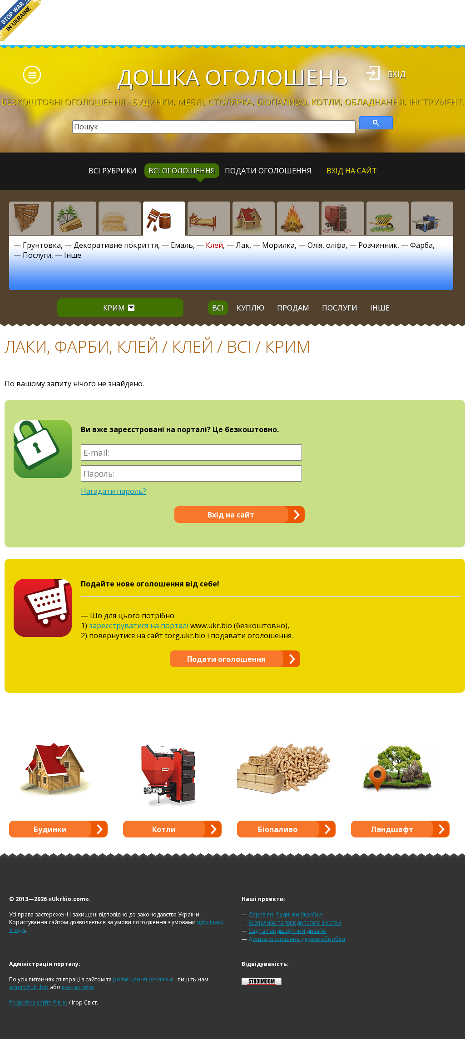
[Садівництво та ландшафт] (387, 218)
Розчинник (377, 245)
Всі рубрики (113, 171)
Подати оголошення (268, 171)
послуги (339, 308)
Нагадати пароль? (113, 491)
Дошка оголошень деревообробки (296, 939)
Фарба (421, 245)
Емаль (182, 245)
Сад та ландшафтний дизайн (287, 931)
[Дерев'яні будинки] (253, 218)
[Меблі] (209, 218)
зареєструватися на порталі (138, 625)
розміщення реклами (142, 979)
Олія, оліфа (326, 245)
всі (218, 308)
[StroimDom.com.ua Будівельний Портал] (262, 983)
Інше (72, 255)
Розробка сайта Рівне (38, 1002)
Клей (214, 245)
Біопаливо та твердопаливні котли (294, 922)
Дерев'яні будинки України (285, 914)
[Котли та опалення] (343, 218)
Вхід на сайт (351, 171)
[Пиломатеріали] (75, 218)
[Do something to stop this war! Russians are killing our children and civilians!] (20, 20)
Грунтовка (42, 245)
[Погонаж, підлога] (120, 218)
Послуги (37, 255)
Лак (242, 245)
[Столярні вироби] (30, 218)
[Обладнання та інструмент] (432, 218)
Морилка (278, 245)
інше (380, 308)
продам (293, 308)
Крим (114, 308)
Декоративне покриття (116, 245)
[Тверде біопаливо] (298, 218)
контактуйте (78, 987)
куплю (250, 308)
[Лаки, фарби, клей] (164, 218)
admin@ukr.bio (29, 987)
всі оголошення (181, 171)
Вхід (397, 74)
